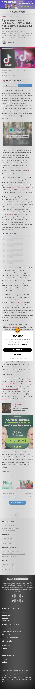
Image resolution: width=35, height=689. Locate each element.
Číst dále (24, 345)
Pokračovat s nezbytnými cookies (17, 358)
